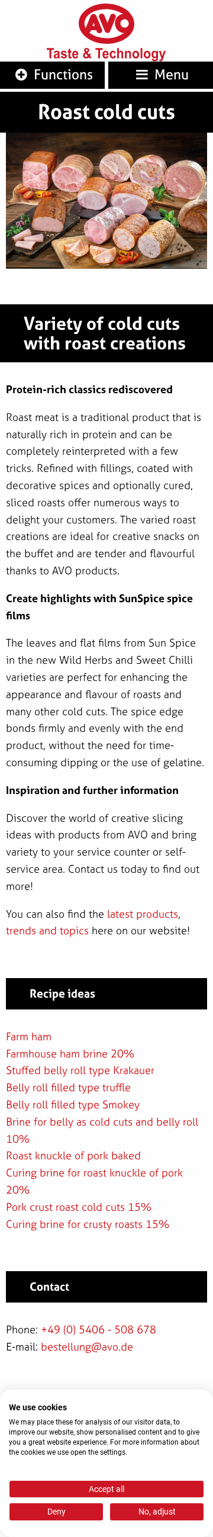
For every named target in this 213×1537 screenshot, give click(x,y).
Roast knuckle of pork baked (73, 1155)
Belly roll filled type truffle (68, 1087)
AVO (106, 24)
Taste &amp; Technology (106, 55)
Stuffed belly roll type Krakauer (80, 1070)
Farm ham (28, 1036)
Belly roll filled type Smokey (73, 1104)
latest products (142, 913)
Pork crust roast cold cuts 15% (78, 1207)
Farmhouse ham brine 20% (70, 1053)
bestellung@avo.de (87, 1346)
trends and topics (47, 930)
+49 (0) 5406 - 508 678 (98, 1329)
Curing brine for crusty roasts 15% (87, 1224)
